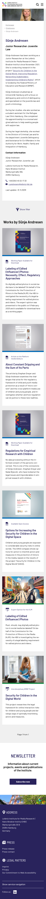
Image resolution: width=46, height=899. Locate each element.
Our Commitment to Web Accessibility (19, 872)
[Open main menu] (42, 4)
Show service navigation (13, 884)
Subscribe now (23, 781)
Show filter (25, 209)
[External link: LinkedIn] (15, 892)
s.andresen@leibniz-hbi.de (20, 184)
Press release (8, 848)
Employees (10, 28)
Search (37, 4)
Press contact (8, 851)
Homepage (10, 25)
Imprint (5, 866)
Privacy (5, 869)
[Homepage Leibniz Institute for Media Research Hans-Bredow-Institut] (12, 5)
